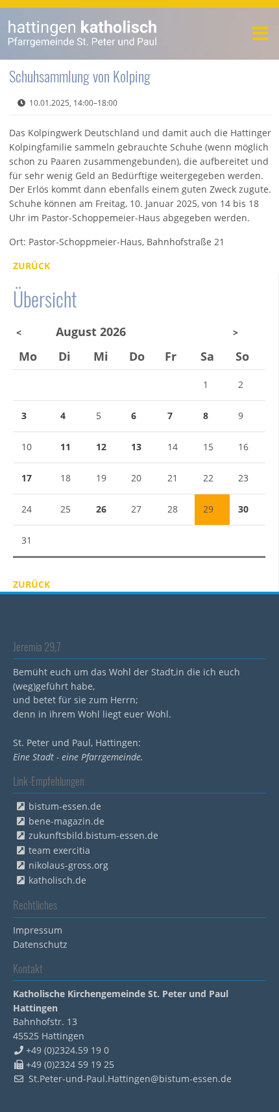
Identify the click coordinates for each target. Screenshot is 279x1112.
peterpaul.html (82, 33)
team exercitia (59, 850)
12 (101, 447)
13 (136, 447)
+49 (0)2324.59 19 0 (67, 1050)
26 (101, 509)
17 (26, 478)
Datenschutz (40, 944)
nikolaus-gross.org (68, 865)
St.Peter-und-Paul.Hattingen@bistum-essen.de (130, 1078)
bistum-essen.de (65, 806)
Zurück (31, 266)
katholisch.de (57, 880)
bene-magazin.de (66, 821)
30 (243, 509)
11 (65, 447)
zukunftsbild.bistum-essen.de (93, 835)
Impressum (37, 930)
